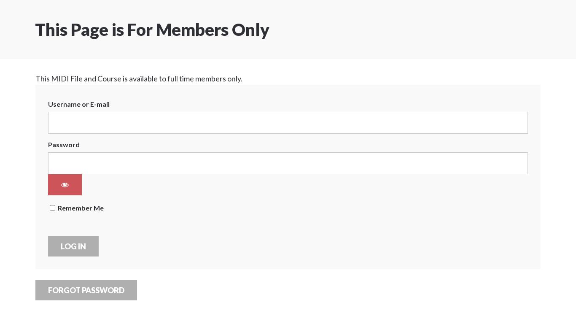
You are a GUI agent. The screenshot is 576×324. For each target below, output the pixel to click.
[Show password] (65, 184)
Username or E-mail (79, 104)
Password (64, 144)
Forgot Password (86, 290)
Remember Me (80, 208)
